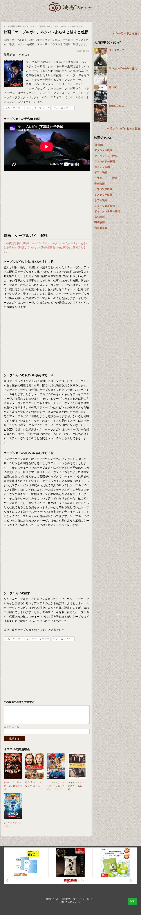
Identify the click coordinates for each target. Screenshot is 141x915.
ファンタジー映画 (104, 161)
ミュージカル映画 (104, 205)
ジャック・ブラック (37, 108)
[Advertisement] (46, 202)
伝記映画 (99, 216)
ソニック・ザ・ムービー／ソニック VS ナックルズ (55, 786)
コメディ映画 (102, 166)
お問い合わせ (52, 899)
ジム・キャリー (14, 108)
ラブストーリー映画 (106, 178)
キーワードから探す (127, 33)
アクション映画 (103, 150)
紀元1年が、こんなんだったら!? (33, 784)
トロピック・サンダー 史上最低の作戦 (13, 786)
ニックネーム (11, 726)
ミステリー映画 (103, 194)
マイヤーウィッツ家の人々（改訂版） (77, 786)
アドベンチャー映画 (106, 155)
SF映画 (98, 144)
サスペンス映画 (103, 189)
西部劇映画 (100, 228)
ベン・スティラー (63, 108)
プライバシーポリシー (84, 899)
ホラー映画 (100, 200)
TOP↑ (132, 901)
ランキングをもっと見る (125, 128)
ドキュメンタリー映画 (107, 211)
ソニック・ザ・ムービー (12, 824)
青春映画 (99, 183)
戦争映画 (99, 222)
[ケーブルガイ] (13, 61)
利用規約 (66, 899)
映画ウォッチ (70, 6)
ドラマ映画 (100, 172)
